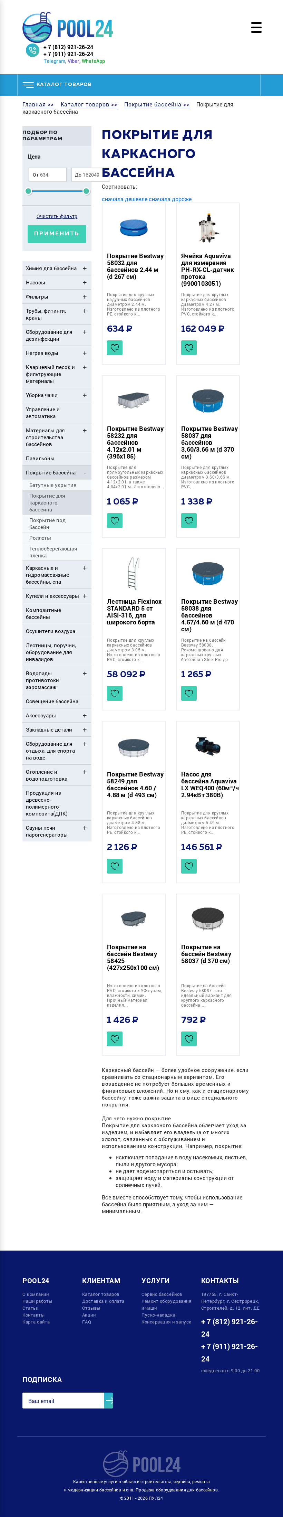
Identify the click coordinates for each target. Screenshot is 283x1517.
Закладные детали (49, 729)
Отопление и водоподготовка (46, 775)
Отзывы (91, 1308)
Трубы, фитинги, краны (46, 314)
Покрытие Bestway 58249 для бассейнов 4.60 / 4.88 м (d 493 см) (135, 784)
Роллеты (40, 537)
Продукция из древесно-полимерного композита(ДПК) (47, 803)
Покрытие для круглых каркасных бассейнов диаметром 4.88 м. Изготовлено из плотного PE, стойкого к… (133, 822)
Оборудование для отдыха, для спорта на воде (50, 750)
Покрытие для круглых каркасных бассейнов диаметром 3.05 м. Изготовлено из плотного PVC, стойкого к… (133, 649)
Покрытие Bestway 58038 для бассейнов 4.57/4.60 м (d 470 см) (209, 615)
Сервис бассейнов (162, 1294)
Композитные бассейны (43, 613)
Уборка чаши (42, 395)
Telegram (54, 61)
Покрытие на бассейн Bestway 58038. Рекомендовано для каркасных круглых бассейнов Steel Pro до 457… (204, 652)
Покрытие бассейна (51, 472)
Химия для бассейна (51, 268)
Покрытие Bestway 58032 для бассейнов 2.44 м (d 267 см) (135, 266)
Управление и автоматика (43, 413)
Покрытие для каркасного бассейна (47, 502)
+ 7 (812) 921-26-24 (68, 46)
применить (57, 234)
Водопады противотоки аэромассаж (42, 680)
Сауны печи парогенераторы (47, 831)
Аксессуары (41, 715)
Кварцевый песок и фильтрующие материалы (50, 374)
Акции (89, 1315)
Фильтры (37, 296)
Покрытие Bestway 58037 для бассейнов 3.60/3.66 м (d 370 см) (209, 442)
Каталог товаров (100, 1294)
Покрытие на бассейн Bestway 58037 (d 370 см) (206, 954)
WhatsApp (93, 61)
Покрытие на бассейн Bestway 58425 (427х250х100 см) (133, 957)
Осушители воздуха (50, 631)
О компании (35, 1294)
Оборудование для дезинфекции (49, 335)
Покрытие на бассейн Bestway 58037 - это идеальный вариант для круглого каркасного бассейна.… (206, 995)
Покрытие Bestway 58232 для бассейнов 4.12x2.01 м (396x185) (135, 442)
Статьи (30, 1308)
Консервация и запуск (167, 1322)
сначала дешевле (124, 198)
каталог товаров (64, 84)
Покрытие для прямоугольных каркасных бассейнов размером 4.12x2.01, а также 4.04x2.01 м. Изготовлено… (136, 476)
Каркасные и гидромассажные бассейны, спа (47, 574)
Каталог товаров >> (89, 104)
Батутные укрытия (53, 484)
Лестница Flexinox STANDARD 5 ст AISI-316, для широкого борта (134, 611)
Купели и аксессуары (52, 595)
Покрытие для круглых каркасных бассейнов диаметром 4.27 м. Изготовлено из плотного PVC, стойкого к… (207, 304)
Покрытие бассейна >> (156, 104)
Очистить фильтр (57, 216)
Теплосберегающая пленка (53, 552)
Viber (73, 61)
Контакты (33, 1315)
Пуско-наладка (158, 1315)
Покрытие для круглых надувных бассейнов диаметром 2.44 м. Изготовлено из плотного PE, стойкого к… (133, 304)
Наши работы (37, 1301)
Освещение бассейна (52, 701)
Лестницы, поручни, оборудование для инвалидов (51, 652)
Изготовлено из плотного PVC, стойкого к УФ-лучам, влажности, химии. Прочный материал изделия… (134, 995)
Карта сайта (36, 1322)
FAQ (86, 1322)
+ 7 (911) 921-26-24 (68, 53)
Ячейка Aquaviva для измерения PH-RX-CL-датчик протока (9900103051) (207, 270)
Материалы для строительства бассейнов (45, 437)
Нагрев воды (42, 352)
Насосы (35, 282)
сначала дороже (170, 198)
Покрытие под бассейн (47, 523)
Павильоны (40, 458)
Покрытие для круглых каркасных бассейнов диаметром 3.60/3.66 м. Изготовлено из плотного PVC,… (207, 476)
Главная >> (38, 104)
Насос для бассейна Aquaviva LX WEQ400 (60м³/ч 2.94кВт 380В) (210, 784)
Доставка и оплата (103, 1301)
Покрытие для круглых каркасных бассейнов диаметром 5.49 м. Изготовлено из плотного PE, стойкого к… (207, 822)
